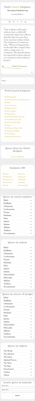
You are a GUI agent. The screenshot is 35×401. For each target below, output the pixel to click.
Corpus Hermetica (10, 105)
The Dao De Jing (9, 134)
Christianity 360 (8, 180)
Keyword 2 (5, 390)
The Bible (7, 103)
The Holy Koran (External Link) (14, 117)
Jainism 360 (21, 174)
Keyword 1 (5, 386)
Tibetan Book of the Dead (12, 137)
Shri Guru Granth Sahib (12, 123)
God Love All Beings (17, 157)
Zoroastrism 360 (23, 185)
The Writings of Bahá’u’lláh (13, 128)
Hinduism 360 (7, 183)
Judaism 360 (21, 177)
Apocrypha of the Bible (11, 131)
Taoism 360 (21, 183)
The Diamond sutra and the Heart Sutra (17, 100)
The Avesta (8, 125)
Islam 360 (5, 185)
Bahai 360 (6, 174)
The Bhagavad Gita (10, 108)
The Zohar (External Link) (12, 120)
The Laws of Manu (10, 111)
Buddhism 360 (7, 177)
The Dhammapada (10, 97)
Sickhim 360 (22, 180)
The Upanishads (9, 114)
